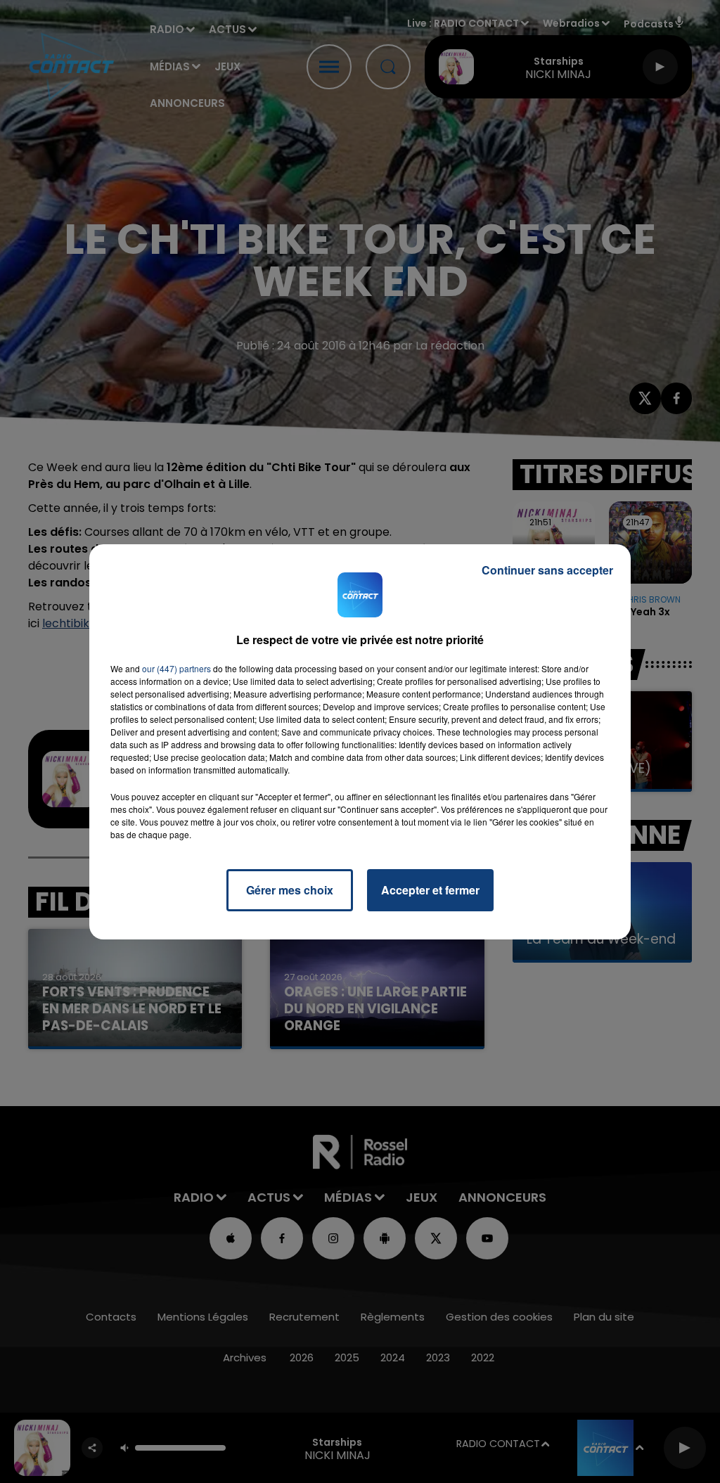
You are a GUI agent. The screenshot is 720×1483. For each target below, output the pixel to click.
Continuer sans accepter (547, 570)
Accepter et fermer (430, 890)
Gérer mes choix (289, 890)
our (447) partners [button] (176, 668)
